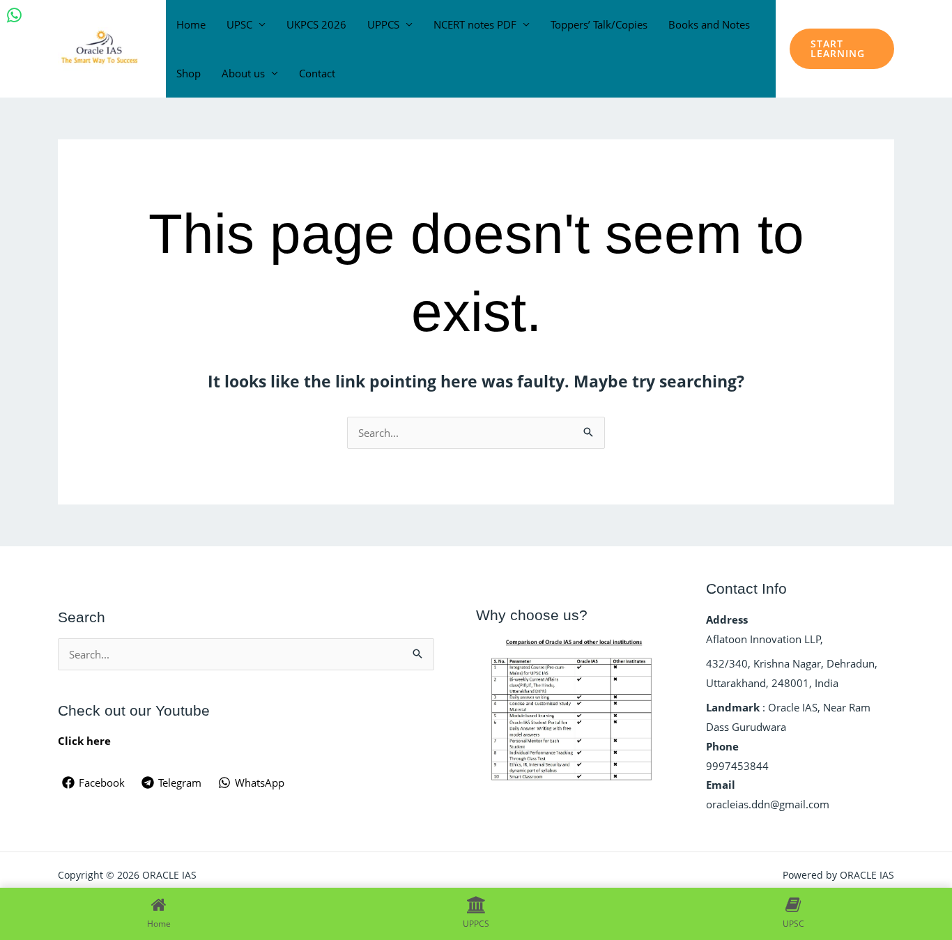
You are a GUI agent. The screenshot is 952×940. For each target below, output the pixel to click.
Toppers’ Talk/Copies (599, 24)
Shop (188, 73)
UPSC (239, 24)
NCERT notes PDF (474, 24)
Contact (317, 73)
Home (191, 24)
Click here (84, 741)
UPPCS (383, 24)
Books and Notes (709, 24)
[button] (842, 49)
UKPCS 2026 (316, 24)
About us (243, 73)
